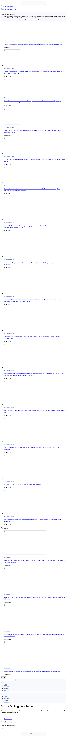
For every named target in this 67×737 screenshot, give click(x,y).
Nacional (6, 687)
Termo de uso (8, 719)
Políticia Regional (9, 223)
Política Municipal (9, 407)
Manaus (6, 690)
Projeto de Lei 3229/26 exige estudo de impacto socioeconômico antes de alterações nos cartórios (33, 44)
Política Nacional (9, 41)
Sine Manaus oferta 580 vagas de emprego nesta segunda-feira (22, 484)
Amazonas (7, 688)
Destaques (7, 557)
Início (5, 685)
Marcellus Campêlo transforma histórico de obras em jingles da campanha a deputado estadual (32, 671)
